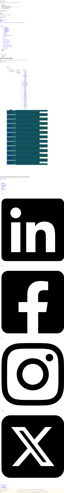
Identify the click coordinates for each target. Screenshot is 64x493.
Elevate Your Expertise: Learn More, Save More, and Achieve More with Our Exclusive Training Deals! (12, 22)
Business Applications (5, 36)
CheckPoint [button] (25, 77)
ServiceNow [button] (25, 103)
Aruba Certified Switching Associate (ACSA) (10, 139)
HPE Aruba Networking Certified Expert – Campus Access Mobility (10, 148)
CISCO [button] (25, 78)
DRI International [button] (25, 82)
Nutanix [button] (25, 94)
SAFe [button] (25, 101)
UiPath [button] (25, 105)
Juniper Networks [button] (25, 91)
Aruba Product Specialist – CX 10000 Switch (10, 144)
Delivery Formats (6, 29)
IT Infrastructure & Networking (6, 42)
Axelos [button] (25, 73)
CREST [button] (25, 80)
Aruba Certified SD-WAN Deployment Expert (10, 130)
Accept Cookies (2, 10)
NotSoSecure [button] (25, 93)
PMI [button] (25, 98)
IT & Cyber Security (5, 39)
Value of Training (6, 30)
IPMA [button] (25, 88)
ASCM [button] (25, 72)
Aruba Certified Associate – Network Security (10, 117)
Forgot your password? (2, 17)
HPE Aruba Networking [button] (25, 85)
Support (1, 21)
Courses (2, 26)
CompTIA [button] (25, 79)
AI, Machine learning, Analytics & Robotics (7, 35)
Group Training (6, 28)
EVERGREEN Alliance (5, 484)
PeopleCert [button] (25, 97)
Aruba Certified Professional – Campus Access (10, 122)
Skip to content (2, 20)
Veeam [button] (25, 106)
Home (2, 25)
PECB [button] (25, 96)
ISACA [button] (25, 89)
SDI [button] (25, 102)
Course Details (18, 112)
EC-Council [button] (25, 83)
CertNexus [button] (25, 76)
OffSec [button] (25, 95)
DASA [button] (25, 81)
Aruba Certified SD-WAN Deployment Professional (10, 135)
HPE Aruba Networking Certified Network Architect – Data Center (10, 153)
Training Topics (6, 31)
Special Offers (6, 27)
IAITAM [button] (25, 86)
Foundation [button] (18, 72)
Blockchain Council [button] (25, 75)
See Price (41, 112)
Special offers (3, 49)
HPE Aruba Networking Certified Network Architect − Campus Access (10, 158)
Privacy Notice (40, 489)
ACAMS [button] (25, 71)
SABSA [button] (25, 100)
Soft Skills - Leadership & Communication (7, 46)
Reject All (5, 10)
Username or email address (3, 14)
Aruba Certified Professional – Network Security (10, 126)
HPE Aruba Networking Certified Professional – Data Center (10, 163)
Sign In (1, 18)
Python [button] (25, 99)
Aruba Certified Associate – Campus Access (10, 113)
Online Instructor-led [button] (12, 71)
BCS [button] (25, 74)
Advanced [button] (18, 71)
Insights (5, 32)
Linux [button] (25, 92)
